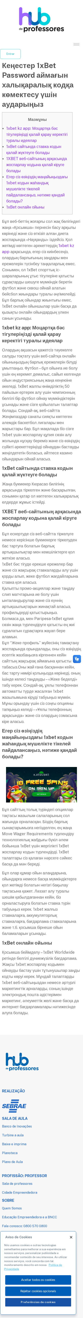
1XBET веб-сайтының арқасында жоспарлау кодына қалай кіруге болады (36, 164)
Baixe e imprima (14, 1144)
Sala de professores (17, 1184)
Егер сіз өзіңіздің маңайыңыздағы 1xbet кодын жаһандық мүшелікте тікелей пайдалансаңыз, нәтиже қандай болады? (37, 188)
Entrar (10, 54)
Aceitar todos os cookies (38, 1279)
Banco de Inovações (17, 1126)
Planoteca (10, 1153)
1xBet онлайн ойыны (25, 207)
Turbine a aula (13, 1135)
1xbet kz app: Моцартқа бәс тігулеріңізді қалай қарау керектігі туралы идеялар (36, 134)
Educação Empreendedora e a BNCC (29, 1217)
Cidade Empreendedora (19, 1192)
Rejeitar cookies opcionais (38, 1291)
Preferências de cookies (38, 1302)
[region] (38, 1273)
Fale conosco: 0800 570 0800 (24, 1226)
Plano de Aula (12, 1162)
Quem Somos (12, 1208)
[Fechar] (71, 1237)
